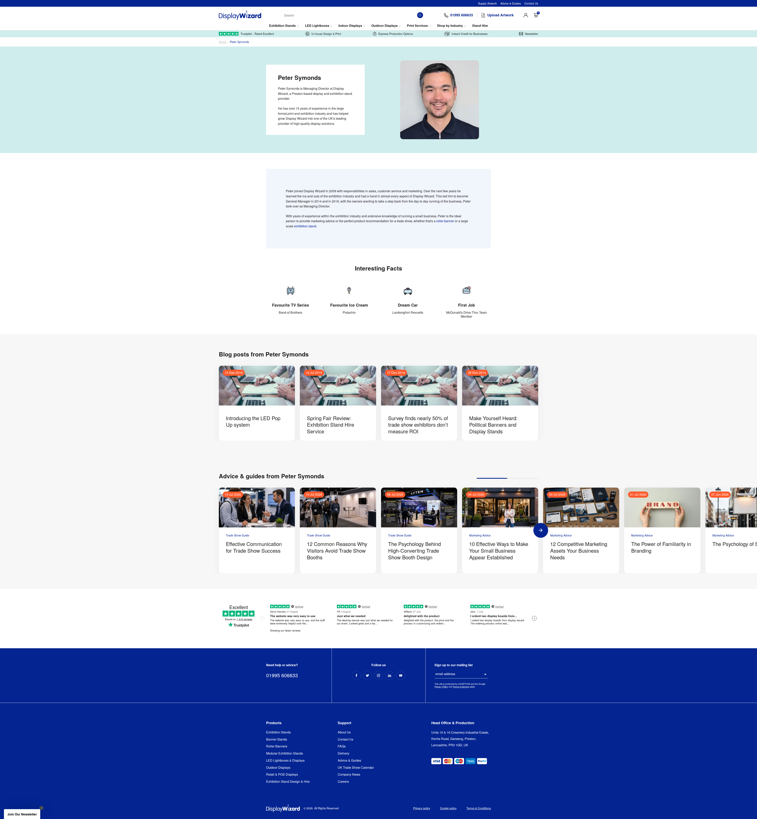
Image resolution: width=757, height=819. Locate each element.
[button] (22, 814)
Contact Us (531, 3)
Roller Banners (276, 746)
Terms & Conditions (478, 808)
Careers (343, 782)
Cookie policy (448, 808)
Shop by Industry (450, 26)
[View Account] (526, 15)
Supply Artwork (487, 3)
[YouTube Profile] (400, 675)
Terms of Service (461, 686)
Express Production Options (395, 34)
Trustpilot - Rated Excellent (257, 34)
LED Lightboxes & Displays (285, 760)
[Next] (540, 530)
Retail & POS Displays (282, 774)
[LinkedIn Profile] (389, 675)
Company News (349, 774)
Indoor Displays (350, 26)
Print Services (417, 26)
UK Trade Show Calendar (356, 768)
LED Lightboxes (317, 26)
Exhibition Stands (282, 26)
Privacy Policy (441, 686)
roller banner (445, 221)
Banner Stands (276, 739)
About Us (344, 732)
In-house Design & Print (326, 34)
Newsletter (531, 34)
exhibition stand (305, 226)
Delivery (343, 753)
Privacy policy (421, 808)
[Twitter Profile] (367, 675)
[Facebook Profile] (356, 675)
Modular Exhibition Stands (284, 753)
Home (222, 41)
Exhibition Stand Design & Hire (288, 782)
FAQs (342, 746)
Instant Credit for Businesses (470, 34)
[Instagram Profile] (378, 675)
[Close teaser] (41, 808)
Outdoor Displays (384, 26)
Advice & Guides (510, 3)
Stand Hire (480, 26)
